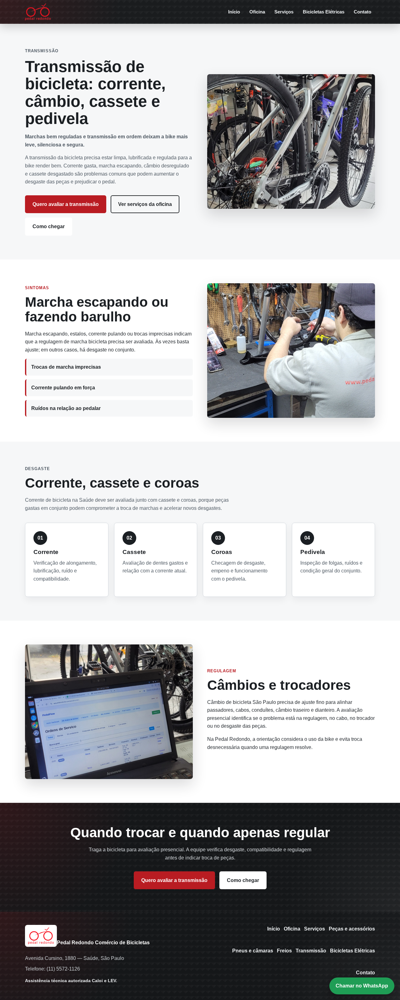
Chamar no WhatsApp (362, 985)
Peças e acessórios (352, 928)
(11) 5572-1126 (63, 969)
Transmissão (311, 950)
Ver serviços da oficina (145, 204)
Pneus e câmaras (252, 950)
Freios (284, 950)
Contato (362, 11)
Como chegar (48, 226)
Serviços (283, 11)
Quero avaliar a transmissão (65, 204)
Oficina (257, 11)
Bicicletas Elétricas (323, 11)
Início (234, 11)
